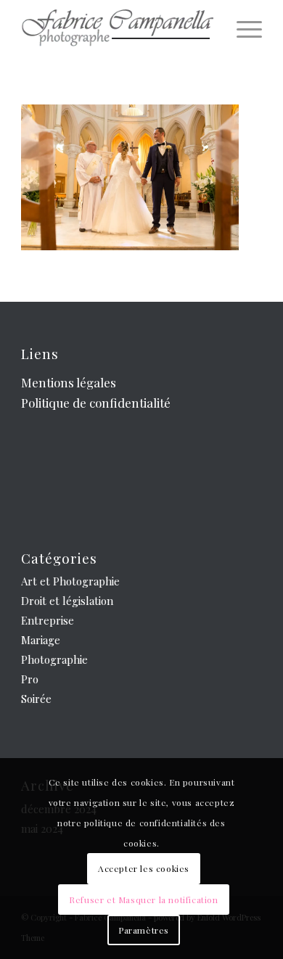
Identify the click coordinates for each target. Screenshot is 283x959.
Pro (29, 679)
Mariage (40, 640)
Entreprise (47, 620)
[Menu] (242, 29)
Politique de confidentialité (96, 403)
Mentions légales (68, 382)
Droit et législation (67, 600)
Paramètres (143, 930)
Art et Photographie (70, 581)
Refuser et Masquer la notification (143, 899)
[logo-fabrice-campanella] (117, 29)
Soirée (36, 698)
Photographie (54, 659)
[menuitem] (242, 29)
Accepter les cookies (143, 868)
